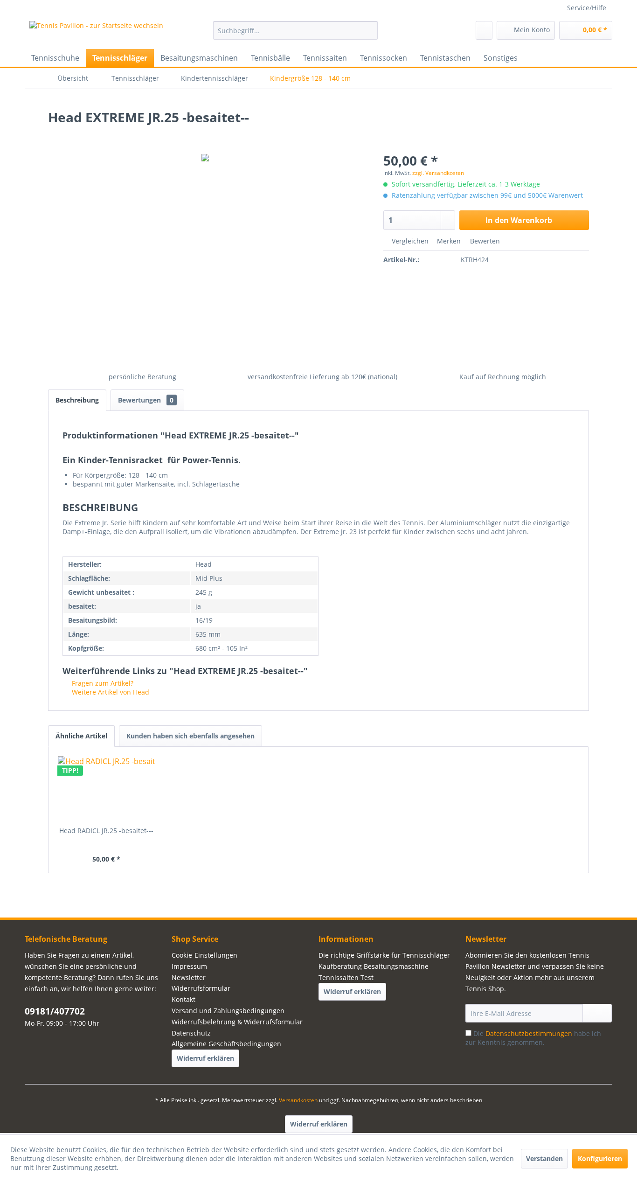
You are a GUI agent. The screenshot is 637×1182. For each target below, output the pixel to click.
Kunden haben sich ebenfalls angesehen (190, 735)
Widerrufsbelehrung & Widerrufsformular (237, 1021)
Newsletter (189, 977)
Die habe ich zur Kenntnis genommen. (533, 1038)
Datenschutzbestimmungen (528, 1033)
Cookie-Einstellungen (204, 955)
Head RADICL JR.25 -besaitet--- (106, 830)
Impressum (189, 966)
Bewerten (484, 240)
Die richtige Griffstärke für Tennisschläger (384, 955)
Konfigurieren (600, 1158)
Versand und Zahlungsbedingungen (228, 1010)
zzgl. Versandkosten (438, 173)
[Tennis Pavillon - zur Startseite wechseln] (96, 32)
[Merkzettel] (484, 30)
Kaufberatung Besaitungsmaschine (373, 966)
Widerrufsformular (201, 988)
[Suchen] (369, 30)
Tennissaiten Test (346, 977)
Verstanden (544, 1158)
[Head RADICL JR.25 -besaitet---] (106, 788)
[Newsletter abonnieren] (597, 1013)
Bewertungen (145, 400)
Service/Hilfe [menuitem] (586, 7)
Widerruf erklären (205, 1058)
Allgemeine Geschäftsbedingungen (226, 1043)
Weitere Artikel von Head (109, 692)
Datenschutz (191, 1033)
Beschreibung (77, 400)
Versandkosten (298, 1100)
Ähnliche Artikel (81, 735)
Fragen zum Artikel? (101, 683)
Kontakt (183, 999)
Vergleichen (409, 240)
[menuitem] (295, 30)
